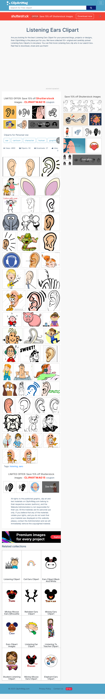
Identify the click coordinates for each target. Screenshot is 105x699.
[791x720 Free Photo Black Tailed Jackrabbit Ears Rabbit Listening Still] (32, 320)
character (29, 140)
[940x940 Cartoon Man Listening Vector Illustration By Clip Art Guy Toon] (50, 424)
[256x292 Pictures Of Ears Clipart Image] (10, 390)
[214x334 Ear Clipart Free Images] (8, 406)
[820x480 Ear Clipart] (21, 168)
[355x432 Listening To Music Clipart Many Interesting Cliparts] (11, 354)
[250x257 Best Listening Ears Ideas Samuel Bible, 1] (11, 206)
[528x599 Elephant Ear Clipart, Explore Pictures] (11, 223)
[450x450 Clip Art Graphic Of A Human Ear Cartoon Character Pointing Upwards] (33, 441)
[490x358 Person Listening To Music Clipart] (47, 373)
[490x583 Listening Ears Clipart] (52, 337)
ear (6, 140)
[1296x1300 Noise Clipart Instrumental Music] (22, 373)
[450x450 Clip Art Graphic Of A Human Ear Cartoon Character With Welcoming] (29, 457)
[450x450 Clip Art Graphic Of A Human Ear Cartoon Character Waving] (52, 441)
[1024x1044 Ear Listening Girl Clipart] (13, 280)
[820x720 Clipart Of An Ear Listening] (50, 390)
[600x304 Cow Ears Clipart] (40, 188)
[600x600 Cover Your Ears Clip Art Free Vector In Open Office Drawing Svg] (11, 261)
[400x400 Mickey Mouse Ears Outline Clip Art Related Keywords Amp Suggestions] (50, 354)
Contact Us (58, 689)
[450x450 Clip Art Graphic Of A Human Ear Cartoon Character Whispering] (11, 457)
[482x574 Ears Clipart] (36, 301)
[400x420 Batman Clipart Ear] (24, 406)
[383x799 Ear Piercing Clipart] (31, 280)
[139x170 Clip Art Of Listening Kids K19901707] (11, 188)
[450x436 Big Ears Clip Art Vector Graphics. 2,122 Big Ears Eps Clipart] (13, 424)
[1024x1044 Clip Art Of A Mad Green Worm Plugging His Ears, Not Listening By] (27, 242)
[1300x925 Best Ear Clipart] (47, 406)
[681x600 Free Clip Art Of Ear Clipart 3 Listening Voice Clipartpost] (12, 320)
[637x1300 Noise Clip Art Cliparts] (7, 373)
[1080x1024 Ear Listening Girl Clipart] (50, 261)
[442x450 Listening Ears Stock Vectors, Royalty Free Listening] (29, 354)
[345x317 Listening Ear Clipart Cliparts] (12, 337)
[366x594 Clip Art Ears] (9, 242)
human (41, 140)
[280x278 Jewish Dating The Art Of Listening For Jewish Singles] (30, 223)
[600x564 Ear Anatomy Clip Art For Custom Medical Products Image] (50, 206)
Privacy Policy (45, 689)
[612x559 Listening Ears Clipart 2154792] (33, 337)
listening (14, 466)
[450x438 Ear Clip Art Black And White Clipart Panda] (31, 261)
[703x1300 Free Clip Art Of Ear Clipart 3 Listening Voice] (54, 301)
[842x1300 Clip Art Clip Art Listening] (18, 441)
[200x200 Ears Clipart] (49, 280)
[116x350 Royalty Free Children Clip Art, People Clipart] (21, 390)
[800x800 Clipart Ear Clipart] (30, 206)
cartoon (16, 140)
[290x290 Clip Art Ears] (50, 223)
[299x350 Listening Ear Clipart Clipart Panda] (50, 168)
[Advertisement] (53, 68)
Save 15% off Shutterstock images (83, 96)
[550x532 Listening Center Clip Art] (51, 320)
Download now (85, 16)
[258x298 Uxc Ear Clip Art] (33, 390)
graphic (52, 140)
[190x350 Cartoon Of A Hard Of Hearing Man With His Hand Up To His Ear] (7, 441)
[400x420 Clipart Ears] (50, 242)
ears (21, 466)
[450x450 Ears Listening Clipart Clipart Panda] (14, 301)
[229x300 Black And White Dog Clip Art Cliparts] (31, 424)
